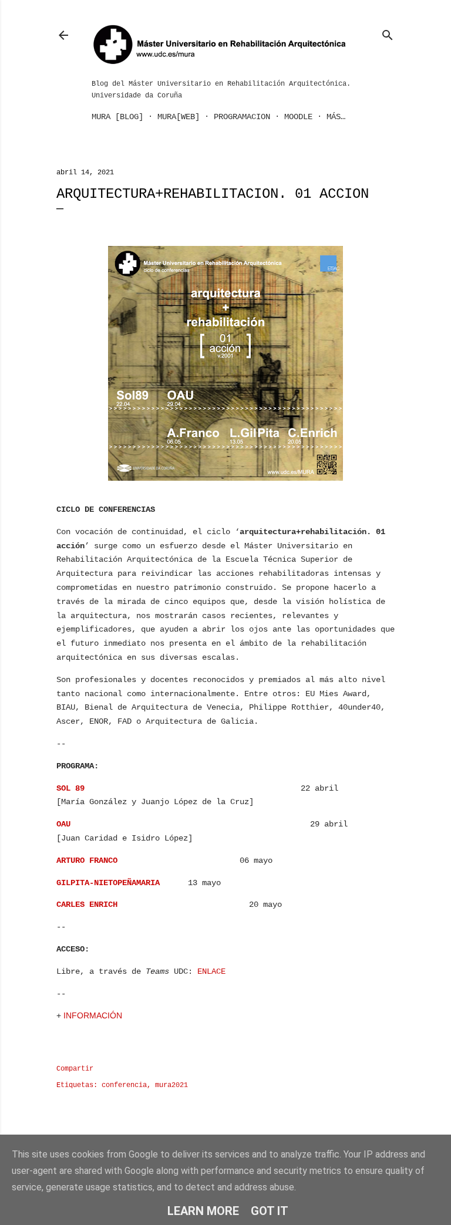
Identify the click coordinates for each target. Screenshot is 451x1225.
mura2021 (171, 1085)
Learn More (203, 1211)
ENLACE (211, 971)
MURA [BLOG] (117, 117)
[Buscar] (388, 33)
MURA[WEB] (178, 117)
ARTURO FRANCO (86, 860)
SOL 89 (70, 788)
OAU (63, 824)
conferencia (124, 1085)
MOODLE (298, 117)
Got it (269, 1211)
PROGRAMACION (242, 117)
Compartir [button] (74, 1069)
